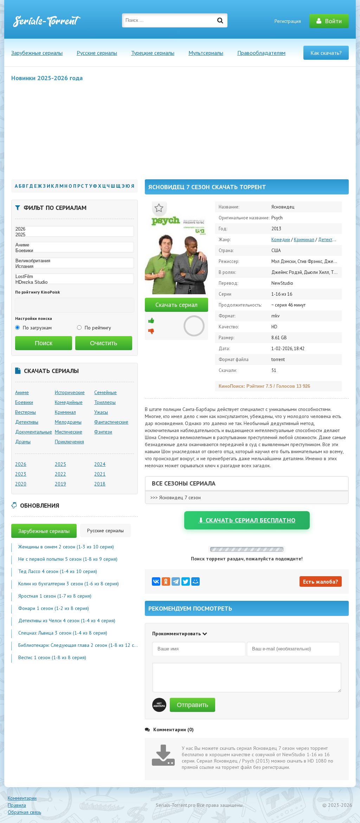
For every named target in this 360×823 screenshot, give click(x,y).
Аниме (22, 392)
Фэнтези (103, 432)
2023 (20, 474)
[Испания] (74, 266)
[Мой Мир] (195, 581)
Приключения (69, 441)
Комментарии (22, 798)
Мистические (68, 432)
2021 (99, 474)
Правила (17, 805)
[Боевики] (74, 250)
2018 (99, 484)
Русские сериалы (97, 52)
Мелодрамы (68, 422)
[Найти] (220, 20)
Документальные (33, 432)
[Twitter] (185, 581)
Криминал (304, 240)
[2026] (74, 229)
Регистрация (288, 21)
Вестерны (25, 412)
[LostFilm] (74, 276)
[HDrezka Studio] (74, 282)
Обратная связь (24, 812)
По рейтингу (98, 327)
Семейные (105, 392)
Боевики (24, 402)
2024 (99, 464)
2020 (20, 484)
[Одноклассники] (166, 581)
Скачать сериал (176, 305)
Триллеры (105, 402)
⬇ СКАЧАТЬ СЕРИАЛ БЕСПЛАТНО (247, 520)
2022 (60, 474)
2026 (20, 464)
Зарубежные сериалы (37, 52)
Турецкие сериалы (152, 52)
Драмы (23, 441)
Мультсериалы (205, 52)
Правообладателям (261, 52)
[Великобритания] (74, 261)
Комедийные (69, 402)
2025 (60, 464)
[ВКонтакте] (156, 581)
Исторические (70, 392)
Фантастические (111, 422)
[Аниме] (74, 245)
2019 (60, 484)
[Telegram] (176, 581)
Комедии (280, 240)
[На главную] (46, 21)
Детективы (329, 240)
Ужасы (101, 412)
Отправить (192, 704)
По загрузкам (37, 327)
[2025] (74, 235)
